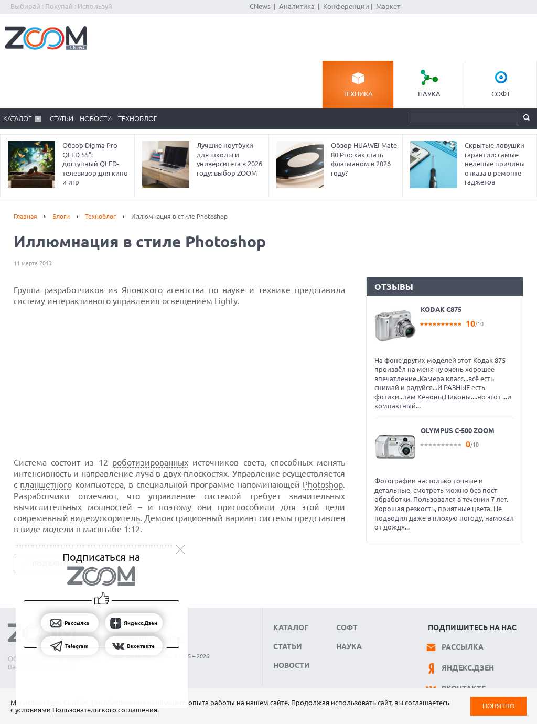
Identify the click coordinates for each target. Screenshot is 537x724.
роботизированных (150, 462)
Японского (142, 290)
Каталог (17, 118)
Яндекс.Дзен (468, 668)
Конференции (346, 6)
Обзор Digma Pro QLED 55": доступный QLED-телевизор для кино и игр (95, 164)
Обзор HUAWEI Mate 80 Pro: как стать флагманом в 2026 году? (364, 159)
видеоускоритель (105, 518)
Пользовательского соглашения (104, 710)
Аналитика (297, 6)
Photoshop (323, 484)
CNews (260, 6)
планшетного (46, 484)
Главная (25, 216)
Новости (96, 118)
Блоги (61, 216)
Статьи (61, 118)
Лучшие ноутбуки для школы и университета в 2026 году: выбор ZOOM (229, 159)
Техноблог (137, 118)
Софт (500, 94)
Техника (358, 94)
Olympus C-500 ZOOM (458, 430)
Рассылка (463, 647)
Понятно (498, 706)
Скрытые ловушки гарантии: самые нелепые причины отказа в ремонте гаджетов (495, 164)
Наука (429, 94)
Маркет (388, 6)
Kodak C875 (441, 309)
